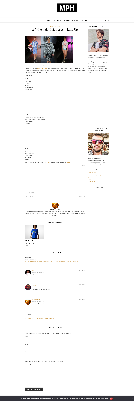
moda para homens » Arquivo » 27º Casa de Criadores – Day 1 (41, 318)
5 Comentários (81, 196)
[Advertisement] (55, 102)
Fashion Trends (92, 174)
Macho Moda (91, 181)
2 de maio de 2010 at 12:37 (30, 259)
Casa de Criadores (30, 192)
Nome (27, 336)
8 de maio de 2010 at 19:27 (38, 301)
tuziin (34, 285)
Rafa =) (34, 270)
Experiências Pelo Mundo (94, 176)
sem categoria (55, 26)
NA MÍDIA (67, 20)
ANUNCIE (75, 20)
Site (26, 352)
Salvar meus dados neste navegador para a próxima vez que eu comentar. (45, 361)
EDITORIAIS (57, 20)
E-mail (27, 344)
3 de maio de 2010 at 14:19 (38, 287)
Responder (82, 270)
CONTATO (84, 20)
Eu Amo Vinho (91, 178)
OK (111, 398)
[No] (132, 398)
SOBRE (49, 20)
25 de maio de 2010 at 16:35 (31, 316)
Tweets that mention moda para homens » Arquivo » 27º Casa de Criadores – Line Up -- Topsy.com (51, 261)
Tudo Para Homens (93, 172)
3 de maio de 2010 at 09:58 (38, 272)
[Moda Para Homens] (67, 7)
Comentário (28, 364)
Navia (89, 179)
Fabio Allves (30, 196)
